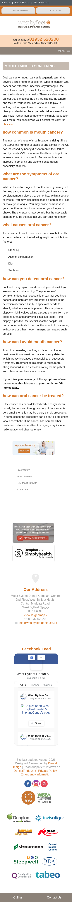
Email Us (6, 2)
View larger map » (35, 615)
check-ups (9, 124)
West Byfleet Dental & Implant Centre (35, 674)
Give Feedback (41, 2)
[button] (62, 51)
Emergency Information (36, 774)
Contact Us (54, 897)
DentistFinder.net (25, 770)
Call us (18, 897)
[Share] (41, 657)
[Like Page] (31, 657)
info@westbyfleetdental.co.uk (38, 622)
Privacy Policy (47, 770)
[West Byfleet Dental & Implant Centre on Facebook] (36, 664)
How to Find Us (22, 2)
